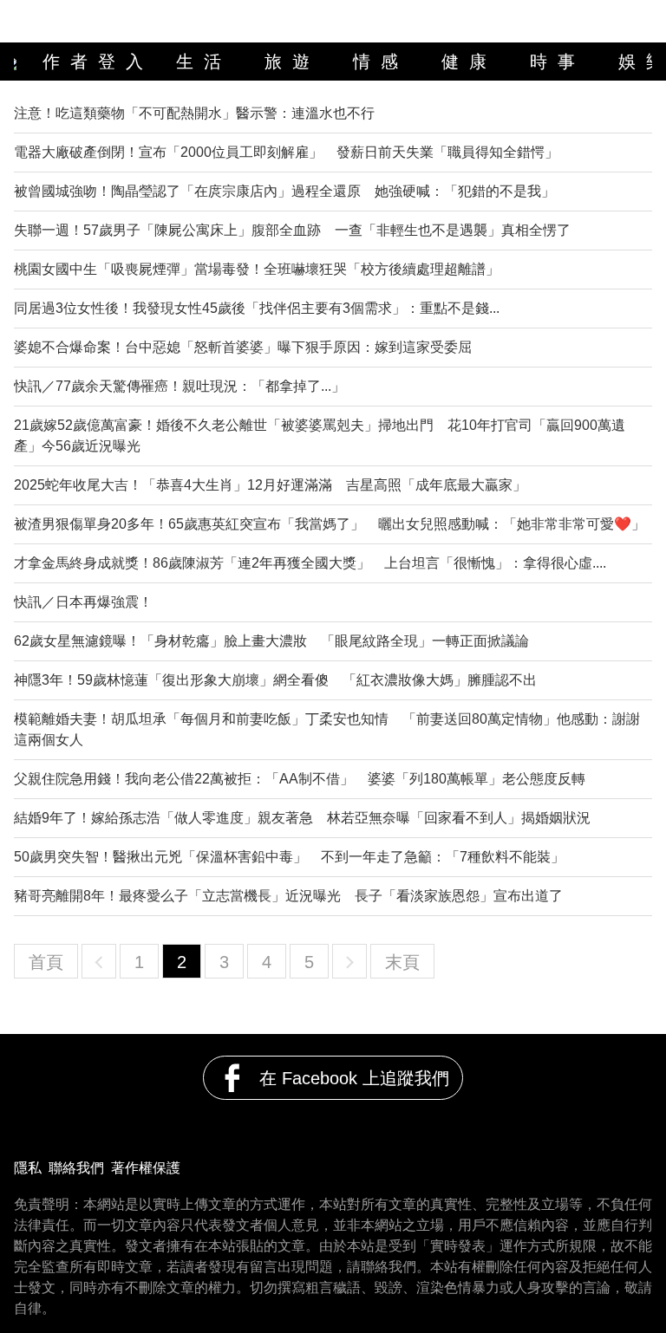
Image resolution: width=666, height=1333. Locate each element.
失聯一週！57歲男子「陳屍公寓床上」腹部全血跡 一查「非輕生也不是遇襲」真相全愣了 (292, 230)
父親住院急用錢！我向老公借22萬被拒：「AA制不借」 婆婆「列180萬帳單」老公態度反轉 (299, 778)
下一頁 (349, 961)
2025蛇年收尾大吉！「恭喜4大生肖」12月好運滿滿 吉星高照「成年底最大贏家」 (270, 485)
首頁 (46, 962)
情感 (380, 61)
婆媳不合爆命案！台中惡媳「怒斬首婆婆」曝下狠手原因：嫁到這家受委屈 (243, 347)
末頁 (402, 962)
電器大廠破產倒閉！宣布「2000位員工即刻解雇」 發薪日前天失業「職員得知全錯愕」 (286, 152)
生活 (204, 61)
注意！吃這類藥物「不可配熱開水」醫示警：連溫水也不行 (194, 113)
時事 (557, 61)
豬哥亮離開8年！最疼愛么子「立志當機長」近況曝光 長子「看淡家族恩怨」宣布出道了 (288, 895)
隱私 (28, 1168)
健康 (469, 61)
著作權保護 (145, 1168)
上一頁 (99, 961)
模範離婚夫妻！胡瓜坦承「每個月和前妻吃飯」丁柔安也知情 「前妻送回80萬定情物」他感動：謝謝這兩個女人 (327, 729)
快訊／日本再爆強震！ (83, 602)
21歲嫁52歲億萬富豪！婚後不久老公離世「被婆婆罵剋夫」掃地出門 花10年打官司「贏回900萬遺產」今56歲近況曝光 (319, 435)
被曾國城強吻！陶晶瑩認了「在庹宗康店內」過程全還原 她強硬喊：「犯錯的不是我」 (284, 191)
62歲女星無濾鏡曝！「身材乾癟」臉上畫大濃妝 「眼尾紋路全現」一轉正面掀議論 (271, 641)
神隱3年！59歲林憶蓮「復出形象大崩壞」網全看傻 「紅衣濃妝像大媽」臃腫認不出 (275, 680)
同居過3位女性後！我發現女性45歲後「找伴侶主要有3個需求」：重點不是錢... (257, 308)
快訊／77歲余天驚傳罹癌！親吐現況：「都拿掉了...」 (179, 386)
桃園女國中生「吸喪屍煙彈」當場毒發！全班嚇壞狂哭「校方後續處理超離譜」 (257, 269)
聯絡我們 (76, 1168)
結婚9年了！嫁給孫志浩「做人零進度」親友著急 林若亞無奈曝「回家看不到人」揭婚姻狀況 (302, 817)
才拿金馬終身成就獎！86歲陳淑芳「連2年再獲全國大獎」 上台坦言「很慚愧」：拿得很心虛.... (310, 563)
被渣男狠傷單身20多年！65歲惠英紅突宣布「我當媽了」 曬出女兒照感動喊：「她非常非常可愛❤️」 (329, 524)
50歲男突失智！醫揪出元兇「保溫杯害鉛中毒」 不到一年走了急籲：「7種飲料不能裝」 (289, 856)
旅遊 (292, 61)
